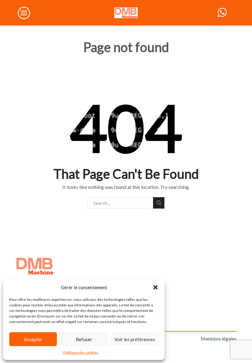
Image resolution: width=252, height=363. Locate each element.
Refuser (84, 339)
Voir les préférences (134, 339)
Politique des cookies (80, 352)
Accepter (33, 339)
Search (158, 203)
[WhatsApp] (222, 13)
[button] (155, 287)
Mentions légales (219, 338)
